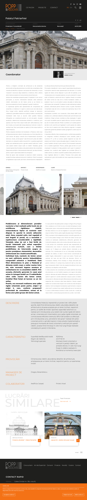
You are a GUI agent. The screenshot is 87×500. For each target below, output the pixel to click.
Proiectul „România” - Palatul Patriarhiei (24, 440)
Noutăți (64, 465)
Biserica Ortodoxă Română (58, 170)
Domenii (50, 465)
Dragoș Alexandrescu (39, 372)
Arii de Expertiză (39, 465)
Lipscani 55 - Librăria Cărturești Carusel (62, 440)
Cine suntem (28, 465)
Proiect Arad (24, 170)
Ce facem (30, 8)
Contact (54, 8)
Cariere (71, 465)
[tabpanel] (43, 430)
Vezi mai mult (64, 401)
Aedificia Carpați (40, 170)
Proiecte (42, 8)
